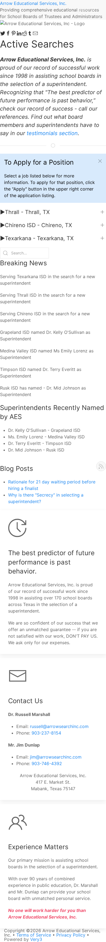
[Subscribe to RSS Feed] (101, 466)
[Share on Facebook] (8, 33)
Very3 (36, 939)
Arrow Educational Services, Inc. (33, 3)
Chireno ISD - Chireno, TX (36, 225)
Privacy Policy (70, 935)
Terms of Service (33, 935)
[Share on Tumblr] (30, 33)
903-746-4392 (47, 763)
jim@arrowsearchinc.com (56, 757)
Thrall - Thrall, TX (25, 212)
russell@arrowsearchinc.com (59, 726)
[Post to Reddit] (24, 33)
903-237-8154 (46, 733)
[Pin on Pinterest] (13, 33)
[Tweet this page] (2, 33)
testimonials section (52, 133)
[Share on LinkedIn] (19, 33)
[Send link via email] (35, 33)
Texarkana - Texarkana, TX (37, 238)
